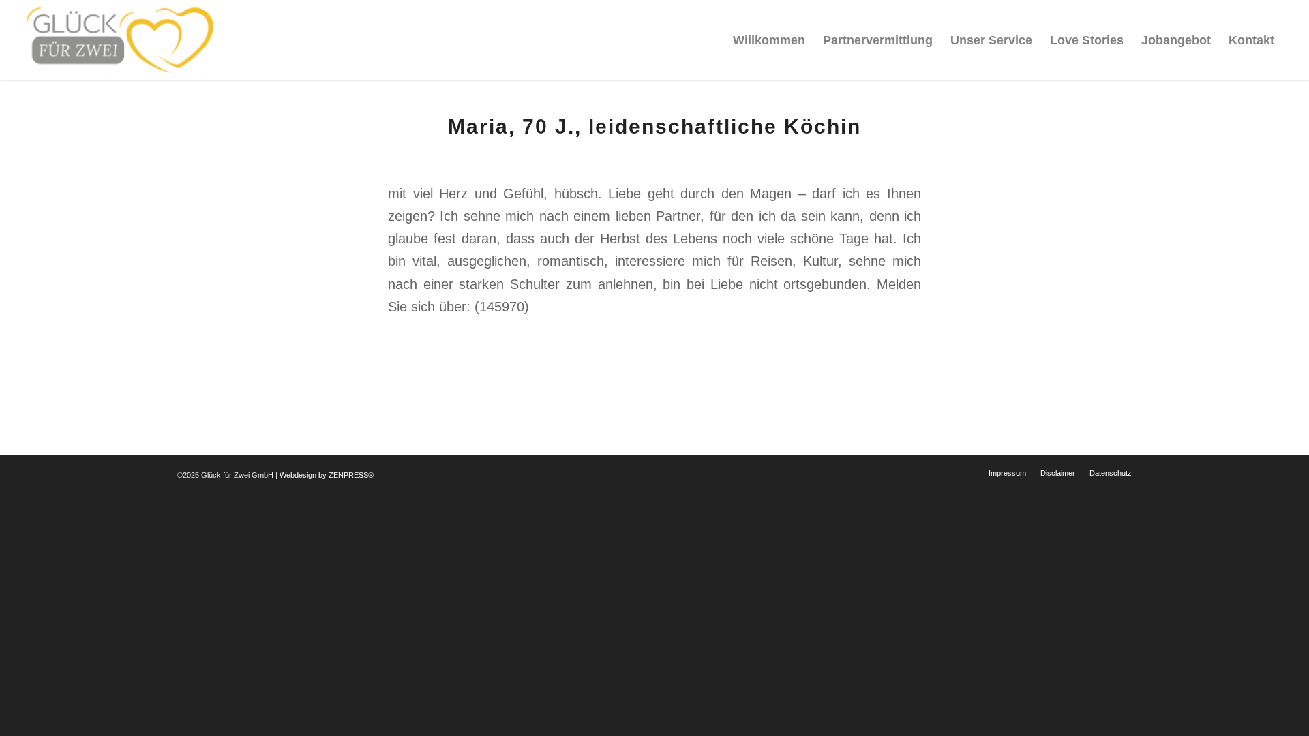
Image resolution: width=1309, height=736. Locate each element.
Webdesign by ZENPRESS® (327, 475)
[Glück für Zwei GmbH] (119, 40)
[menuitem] (769, 40)
